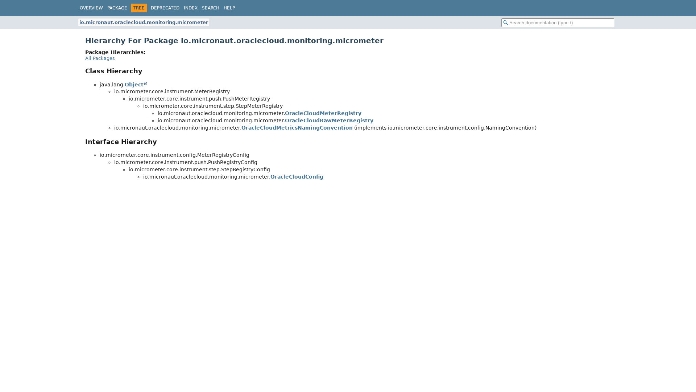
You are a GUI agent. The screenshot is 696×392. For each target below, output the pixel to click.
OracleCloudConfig (296, 177)
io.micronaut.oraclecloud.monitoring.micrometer (143, 22)
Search (210, 8)
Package (117, 8)
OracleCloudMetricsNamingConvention (297, 128)
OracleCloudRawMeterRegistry (329, 120)
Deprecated (165, 8)
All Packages (100, 58)
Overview (91, 8)
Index (191, 8)
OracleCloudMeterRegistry (323, 113)
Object (134, 84)
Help (229, 8)
